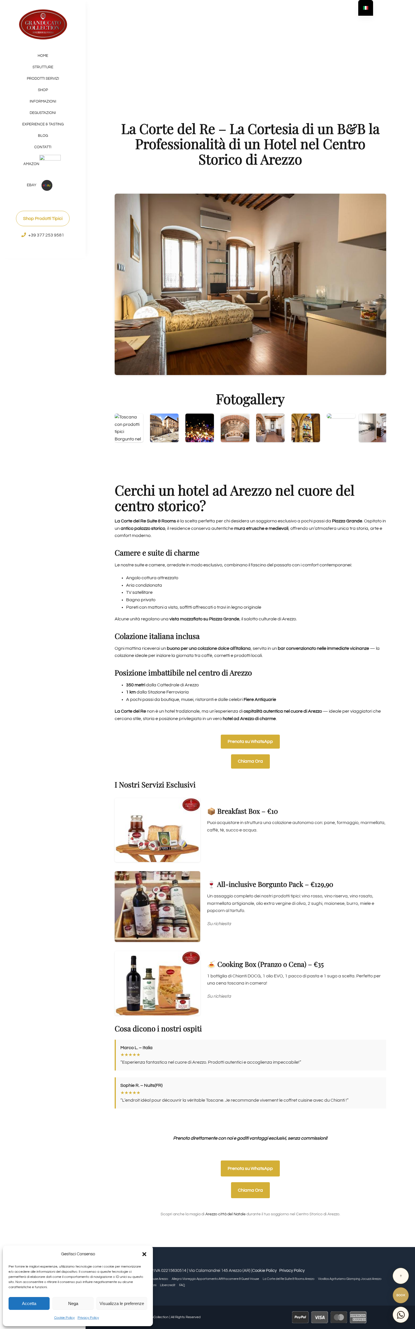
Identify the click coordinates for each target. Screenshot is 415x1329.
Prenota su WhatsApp (250, 741)
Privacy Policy (88, 1318)
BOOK (400, 1295)
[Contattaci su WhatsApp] (401, 1315)
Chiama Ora (250, 761)
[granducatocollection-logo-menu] (43, 11)
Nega (73, 1303)
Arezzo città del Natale (225, 1214)
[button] (144, 1254)
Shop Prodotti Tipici (42, 218)
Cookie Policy (64, 1318)
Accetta (29, 1303)
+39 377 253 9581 (46, 235)
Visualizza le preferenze (122, 1303)
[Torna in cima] (401, 1276)
